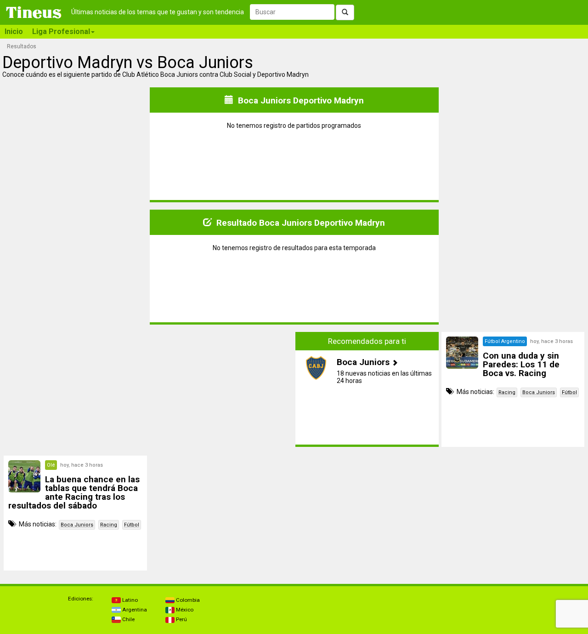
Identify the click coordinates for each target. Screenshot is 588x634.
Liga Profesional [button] (61, 31)
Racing (506, 392)
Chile (128, 619)
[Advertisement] (75, 389)
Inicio (14, 31)
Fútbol (569, 392)
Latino (129, 600)
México (184, 609)
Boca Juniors (538, 392)
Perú (181, 619)
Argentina (134, 609)
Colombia (187, 600)
